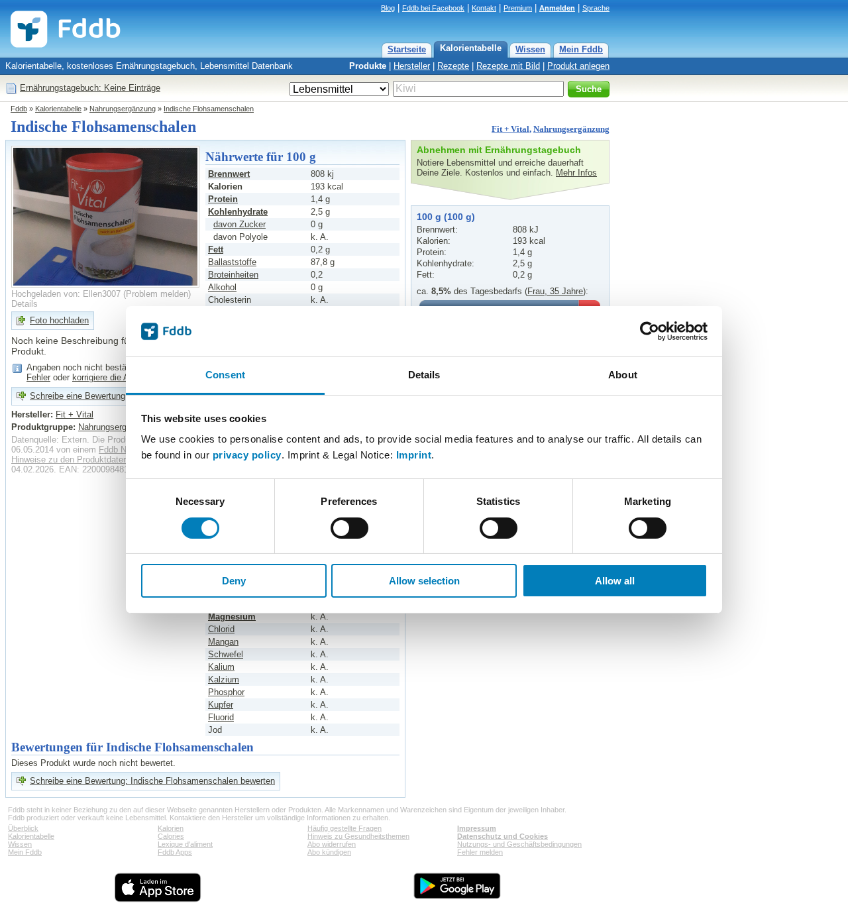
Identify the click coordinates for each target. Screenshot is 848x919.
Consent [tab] (225, 374)
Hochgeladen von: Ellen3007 (66, 294)
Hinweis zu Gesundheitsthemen (358, 836)
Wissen (530, 49)
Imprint (414, 454)
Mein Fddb (581, 49)
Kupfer (220, 705)
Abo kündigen (329, 852)
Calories (171, 836)
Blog (388, 8)
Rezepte (453, 66)
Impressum (476, 828)
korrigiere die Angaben (114, 377)
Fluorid (221, 717)
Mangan (223, 642)
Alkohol (222, 287)
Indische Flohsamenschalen (209, 109)
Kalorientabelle (471, 48)
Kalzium (223, 679)
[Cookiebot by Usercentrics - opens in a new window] (650, 331)
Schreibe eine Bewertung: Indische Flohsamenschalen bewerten (152, 781)
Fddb (19, 109)
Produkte (367, 66)
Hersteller (412, 66)
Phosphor (226, 692)
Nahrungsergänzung (122, 109)
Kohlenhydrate (238, 212)
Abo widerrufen (331, 844)
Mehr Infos (576, 173)
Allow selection (424, 580)
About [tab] (622, 374)
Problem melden (157, 294)
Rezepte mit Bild (508, 66)
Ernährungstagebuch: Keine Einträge (90, 88)
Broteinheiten (233, 275)
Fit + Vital (510, 129)
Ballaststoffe (232, 262)
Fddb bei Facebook (433, 8)
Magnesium (232, 617)
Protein (223, 199)
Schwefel (225, 654)
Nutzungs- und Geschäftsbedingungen (519, 844)
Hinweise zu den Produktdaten (69, 459)
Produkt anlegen (578, 66)
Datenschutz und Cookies (502, 836)
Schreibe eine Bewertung (77, 396)
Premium (518, 8)
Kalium (221, 667)
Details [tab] (424, 374)
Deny (234, 580)
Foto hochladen (59, 320)
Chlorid (221, 629)
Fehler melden (480, 852)
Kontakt (484, 8)
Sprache (596, 8)
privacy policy (247, 454)
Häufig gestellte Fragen (344, 828)
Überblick (23, 828)
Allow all (615, 580)
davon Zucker (239, 224)
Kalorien (171, 828)
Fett (215, 249)
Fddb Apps (175, 852)
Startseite (407, 49)
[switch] (349, 528)
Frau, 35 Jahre (555, 291)
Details (24, 304)
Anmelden (557, 8)
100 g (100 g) (446, 216)
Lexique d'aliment (185, 844)
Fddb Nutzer (122, 450)
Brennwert (229, 174)
